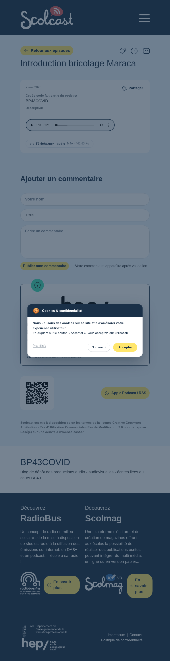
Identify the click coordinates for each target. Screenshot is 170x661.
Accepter (125, 347)
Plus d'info (39, 345)
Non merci (99, 347)
